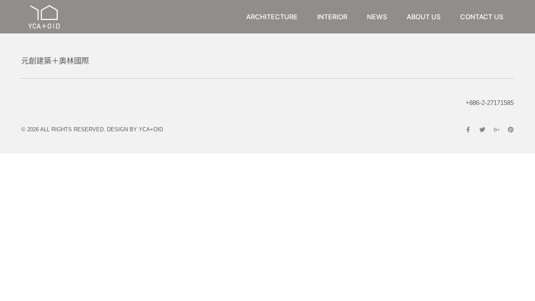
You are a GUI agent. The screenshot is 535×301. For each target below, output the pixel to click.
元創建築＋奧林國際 (55, 60)
